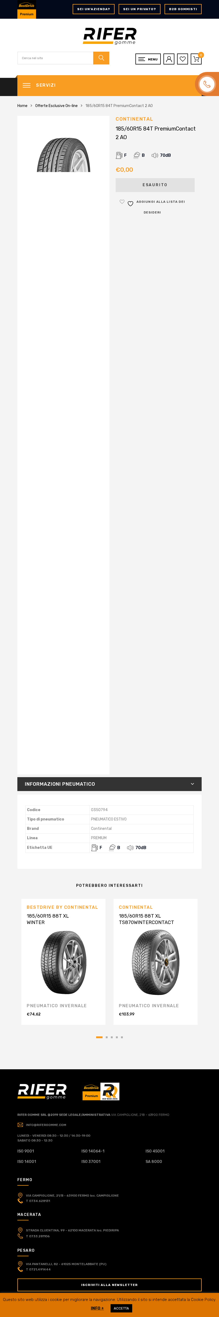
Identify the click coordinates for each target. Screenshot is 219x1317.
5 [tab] (122, 1037)
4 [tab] (117, 1037)
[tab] (109, 784)
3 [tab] (112, 1037)
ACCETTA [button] (121, 1308)
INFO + (97, 1308)
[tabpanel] (63, 962)
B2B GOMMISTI (183, 9)
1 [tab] (99, 1037)
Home (22, 106)
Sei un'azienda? (93, 9)
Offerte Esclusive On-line (56, 106)
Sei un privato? (139, 9)
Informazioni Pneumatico (60, 784)
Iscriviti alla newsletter (109, 1285)
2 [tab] (107, 1037)
